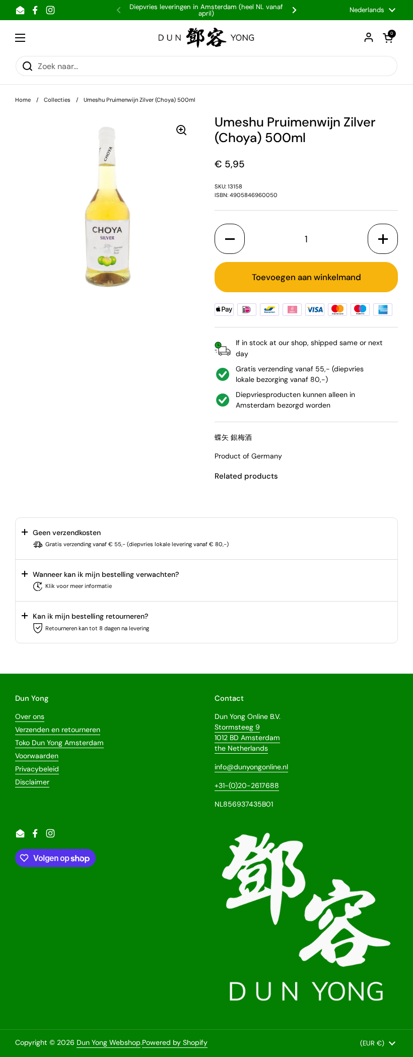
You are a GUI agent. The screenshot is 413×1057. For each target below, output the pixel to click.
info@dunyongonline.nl (251, 766)
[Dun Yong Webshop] (207, 38)
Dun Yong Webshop (109, 1042)
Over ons (29, 716)
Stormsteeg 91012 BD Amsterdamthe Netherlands (247, 737)
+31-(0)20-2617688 (247, 785)
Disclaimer (32, 781)
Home (23, 99)
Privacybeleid (37, 768)
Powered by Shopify (175, 1042)
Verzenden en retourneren (57, 729)
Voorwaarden (36, 755)
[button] (230, 239)
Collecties (57, 99)
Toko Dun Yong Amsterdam (59, 742)
